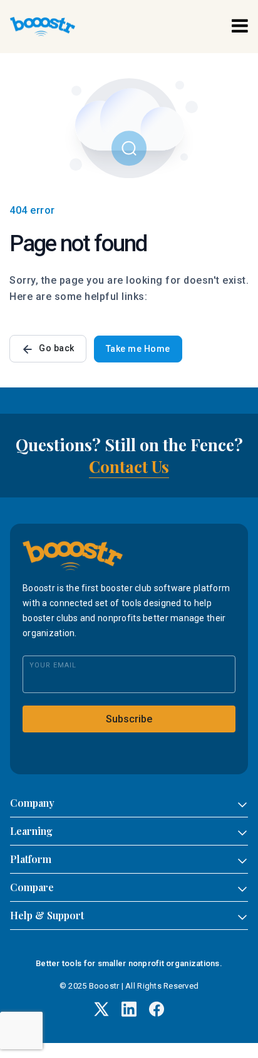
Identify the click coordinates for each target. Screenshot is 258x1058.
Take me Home (138, 349)
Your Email (52, 665)
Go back (57, 348)
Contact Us (129, 466)
